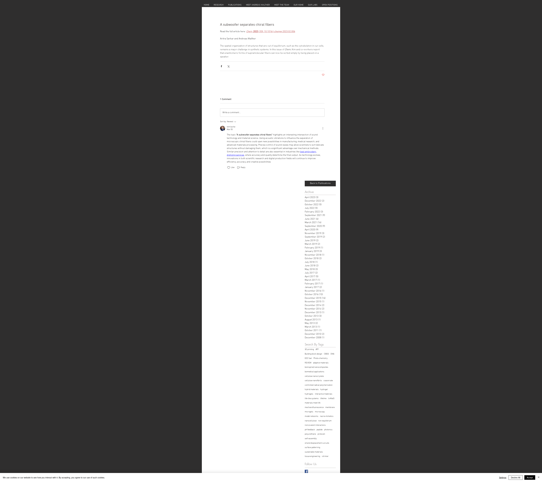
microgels (309, 412)
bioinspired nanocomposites (316, 367)
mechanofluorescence (314, 407)
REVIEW (308, 363)
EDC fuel (308, 358)
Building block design (313, 354)
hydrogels (309, 394)
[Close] (538, 477)
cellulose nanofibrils (313, 380)
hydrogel (324, 389)
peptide (320, 430)
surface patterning (312, 447)
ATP (317, 349)
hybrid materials (312, 389)
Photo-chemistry (320, 358)
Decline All (515, 477)
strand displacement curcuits (317, 443)
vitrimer (325, 456)
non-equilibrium (325, 421)
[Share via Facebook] (221, 66)
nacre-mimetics (326, 416)
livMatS (331, 398)
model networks (311, 416)
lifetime (323, 398)
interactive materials (323, 394)
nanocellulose (311, 421)
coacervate (328, 380)
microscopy (320, 412)
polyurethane (310, 434)
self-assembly (311, 438)
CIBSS (326, 354)
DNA (332, 354)
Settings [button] (502, 477)
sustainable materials (314, 452)
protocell (321, 434)
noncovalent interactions (315, 425)
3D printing (309, 349)
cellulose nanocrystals (314, 376)
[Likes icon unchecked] (228, 167)
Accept (530, 477)
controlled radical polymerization (319, 385)
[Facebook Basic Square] (306, 471)
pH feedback (310, 430)
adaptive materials (320, 363)
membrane (330, 407)
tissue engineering (312, 456)
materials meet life (312, 403)
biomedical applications (314, 372)
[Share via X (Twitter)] (228, 66)
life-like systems (312, 398)
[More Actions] (322, 128)
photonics (328, 430)
